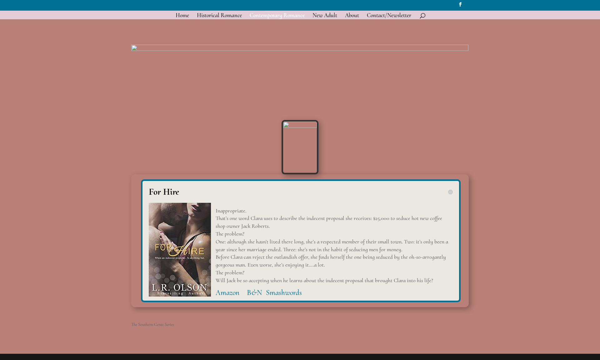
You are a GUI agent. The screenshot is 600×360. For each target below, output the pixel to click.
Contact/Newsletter (389, 16)
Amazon (230, 292)
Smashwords (285, 292)
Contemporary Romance (277, 16)
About (352, 16)
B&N (255, 292)
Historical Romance (219, 16)
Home (182, 16)
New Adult (324, 16)
